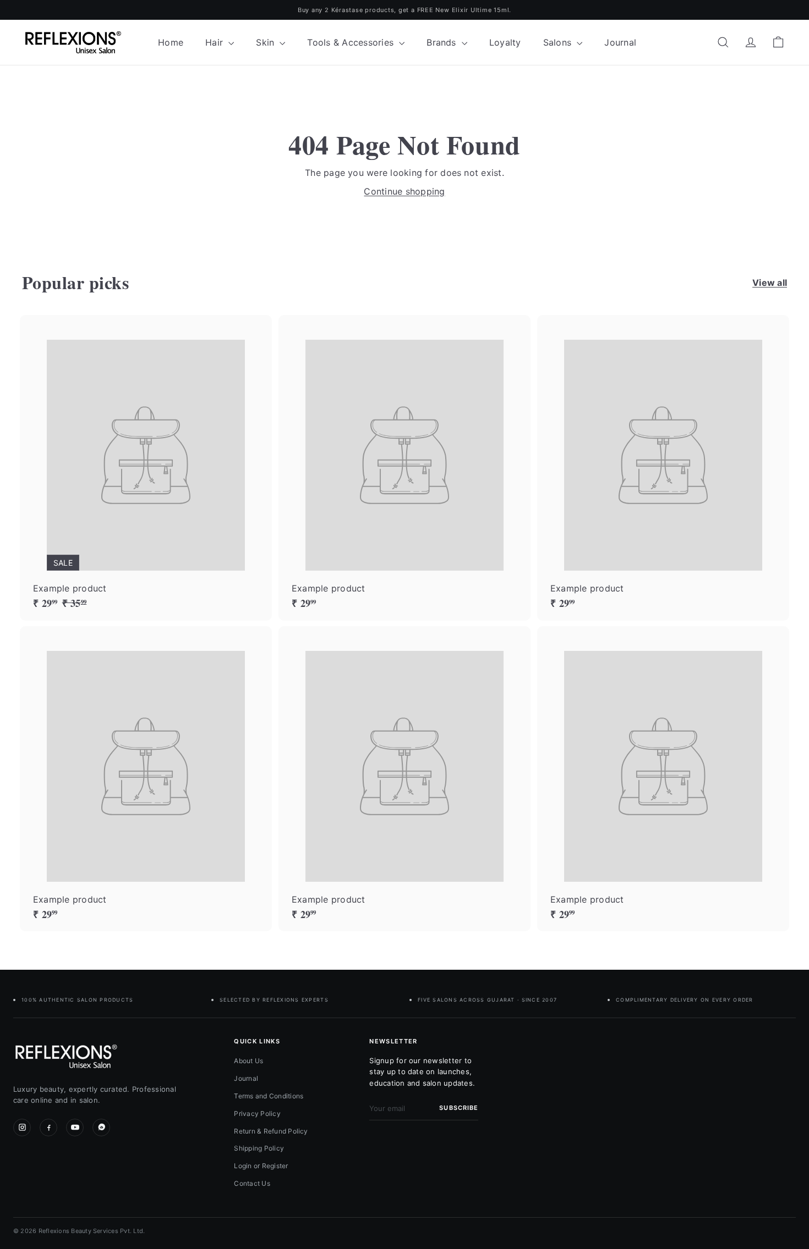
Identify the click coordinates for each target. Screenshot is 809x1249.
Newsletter (393, 1041)
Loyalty (505, 42)
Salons (559, 42)
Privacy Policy (257, 1113)
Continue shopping (404, 191)
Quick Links (257, 1041)
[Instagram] (22, 1127)
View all (769, 282)
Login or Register (261, 1166)
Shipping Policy (259, 1148)
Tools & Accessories (351, 42)
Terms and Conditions (268, 1096)
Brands (443, 42)
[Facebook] (48, 1127)
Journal (620, 42)
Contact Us (252, 1183)
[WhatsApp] (101, 1127)
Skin (266, 42)
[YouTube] (75, 1127)
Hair (215, 42)
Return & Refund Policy (271, 1131)
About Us (248, 1061)
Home (170, 42)
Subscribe (458, 1108)
